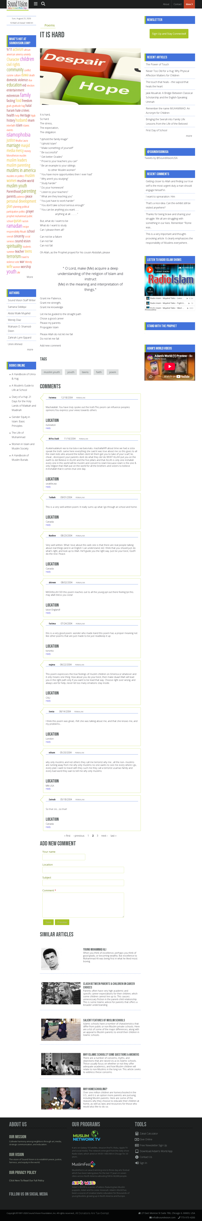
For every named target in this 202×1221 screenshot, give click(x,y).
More (30, 277)
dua (30, 80)
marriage (13, 145)
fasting (11, 100)
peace (28, 196)
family (25, 94)
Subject (46, 877)
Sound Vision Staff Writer (22, 300)
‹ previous (79, 835)
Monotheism (13, 155)
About (166, 4)
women (16, 267)
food (18, 100)
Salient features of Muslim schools (104, 1020)
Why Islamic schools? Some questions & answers (111, 1055)
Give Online (145, 1139)
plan (9, 206)
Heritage (25, 115)
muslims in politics (15, 176)
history (11, 120)
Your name (48, 851)
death (32, 75)
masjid (25, 145)
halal (28, 105)
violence (11, 262)
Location (47, 864)
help (17, 115)
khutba (19, 140)
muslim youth (52, 372)
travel (24, 257)
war (22, 261)
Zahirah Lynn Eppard (19, 337)
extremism (13, 95)
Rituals (23, 231)
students (27, 246)
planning (17, 206)
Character (13, 59)
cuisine (10, 75)
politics (22, 211)
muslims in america (21, 170)
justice (11, 140)
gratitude (16, 106)
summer (11, 251)
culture (17, 75)
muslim (22, 155)
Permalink (80, 398)
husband (21, 120)
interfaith (11, 125)
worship (26, 266)
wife (9, 266)
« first (67, 835)
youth (70, 372)
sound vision (23, 240)
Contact (178, 4)
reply (48, 428)
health (11, 115)
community (15, 69)
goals (9, 106)
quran (17, 220)
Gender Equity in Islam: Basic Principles (21, 421)
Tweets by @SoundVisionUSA (161, 158)
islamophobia (18, 134)
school (31, 231)
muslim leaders (17, 160)
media (11, 150)
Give (188, 4)
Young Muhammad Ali (94, 949)
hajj (23, 106)
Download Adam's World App (155, 1151)
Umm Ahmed (15, 344)
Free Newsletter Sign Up (153, 1145)
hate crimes (22, 110)
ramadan (14, 225)
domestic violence (17, 79)
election (30, 85)
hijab (33, 115)
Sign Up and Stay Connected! (169, 33)
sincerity (19, 236)
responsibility (13, 231)
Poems (50, 25)
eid (24, 85)
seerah (10, 236)
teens (85, 372)
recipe (26, 226)
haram (11, 110)
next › (104, 835)
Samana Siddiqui (17, 307)
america (19, 54)
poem (112, 372)
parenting (28, 191)
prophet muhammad (16, 216)
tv (28, 257)
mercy (20, 150)
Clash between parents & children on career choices (109, 985)
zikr (18, 272)
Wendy (28, 262)
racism (25, 221)
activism (18, 49)
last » (113, 835)
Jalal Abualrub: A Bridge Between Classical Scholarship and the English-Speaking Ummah (169, 97)
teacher (19, 251)
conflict (27, 70)
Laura (25, 140)
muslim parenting (18, 165)
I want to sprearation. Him (160, 196)
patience (21, 196)
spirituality (14, 245)
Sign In (143, 1163)
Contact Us (145, 1157)
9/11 (9, 49)
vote (17, 262)
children (27, 58)
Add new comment (50, 345)
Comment (49, 890)
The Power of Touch (157, 64)
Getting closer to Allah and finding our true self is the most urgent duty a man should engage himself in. (169, 186)
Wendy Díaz (14, 320)
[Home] (17, 5)
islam (19, 125)
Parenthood (14, 191)
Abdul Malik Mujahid (19, 313)
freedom (27, 100)
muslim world (25, 180)
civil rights (13, 64)
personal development (21, 201)
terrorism (14, 256)
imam (31, 120)
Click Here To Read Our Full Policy (26, 1180)
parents (11, 196)
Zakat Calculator (148, 1133)
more (30, 349)
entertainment (15, 90)
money (27, 151)
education (14, 84)
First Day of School (156, 130)
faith (99, 372)
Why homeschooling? (95, 1089)
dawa (25, 75)
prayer (30, 211)
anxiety (27, 54)
